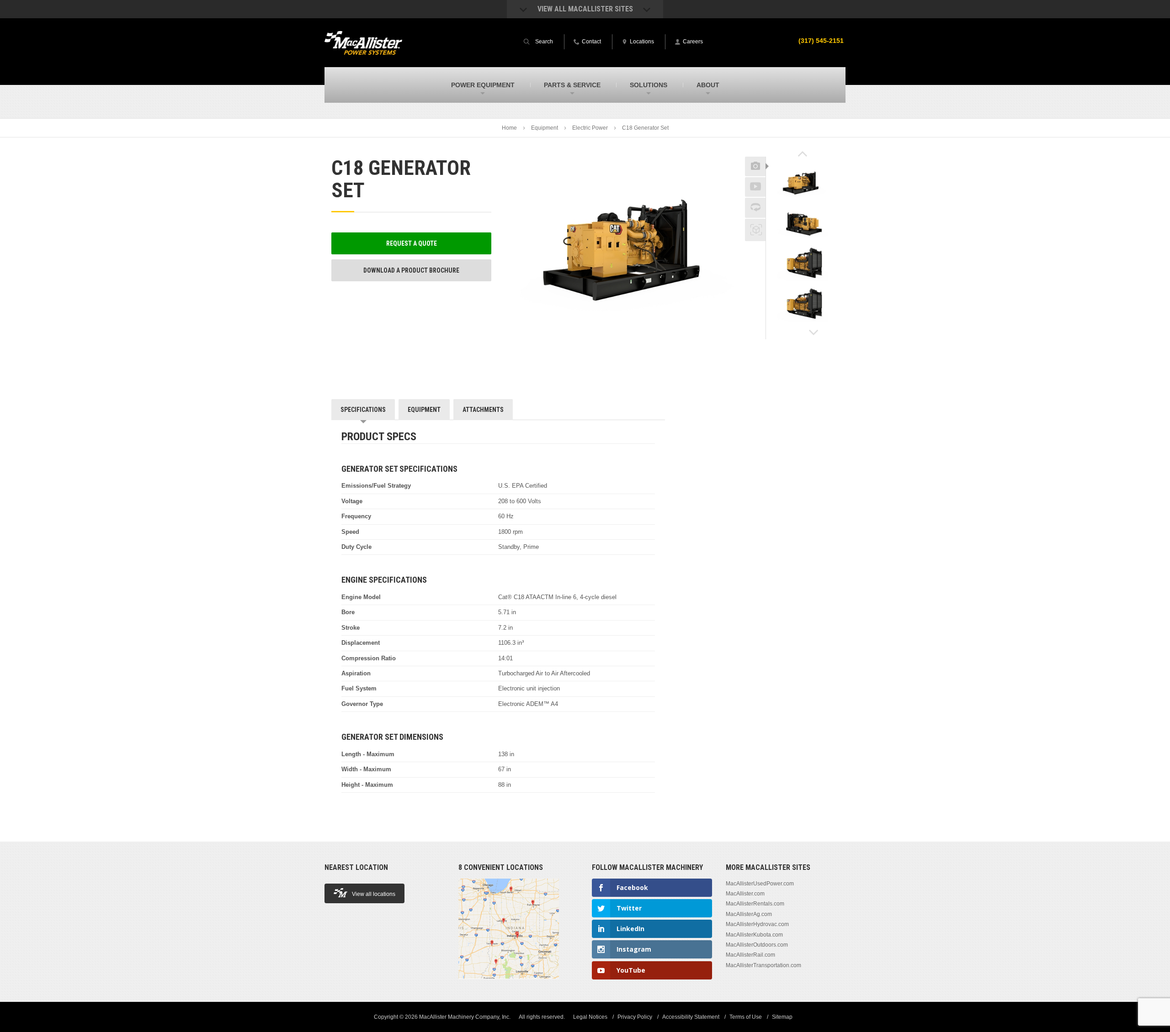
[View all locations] (508, 984)
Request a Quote (411, 243)
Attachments (483, 409)
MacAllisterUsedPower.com (760, 883)
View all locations (373, 894)
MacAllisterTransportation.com (763, 965)
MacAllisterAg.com (749, 914)
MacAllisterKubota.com (754, 935)
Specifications (363, 409)
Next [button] (814, 332)
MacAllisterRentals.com (755, 903)
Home (509, 128)
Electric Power (590, 128)
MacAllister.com (745, 893)
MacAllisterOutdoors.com (757, 945)
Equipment (544, 128)
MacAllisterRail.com (750, 955)
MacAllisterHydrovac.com (757, 924)
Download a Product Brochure (411, 270)
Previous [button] (802, 154)
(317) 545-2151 (821, 40)
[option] (802, 181)
